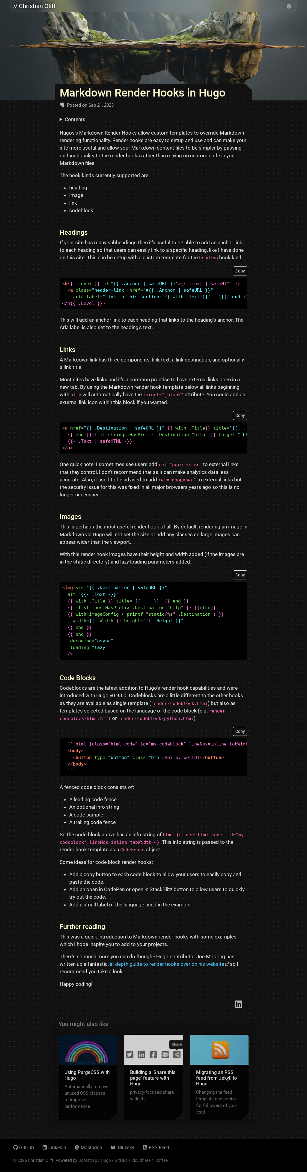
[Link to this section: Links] (80, 349)
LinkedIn (57, 1147)
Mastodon (91, 1147)
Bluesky (125, 1147)
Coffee (161, 1160)
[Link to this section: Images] (86, 516)
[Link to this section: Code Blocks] (100, 678)
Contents (75, 119)
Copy (240, 271)
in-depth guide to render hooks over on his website (167, 964)
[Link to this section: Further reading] (109, 926)
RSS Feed (159, 1147)
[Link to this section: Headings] (92, 232)
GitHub (26, 1147)
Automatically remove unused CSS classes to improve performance (86, 1096)
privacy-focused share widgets (152, 1096)
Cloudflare (141, 1160)
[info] (289, 6)
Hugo (106, 1160)
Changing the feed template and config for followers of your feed (216, 1102)
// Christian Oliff (34, 6)
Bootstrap (87, 1160)
